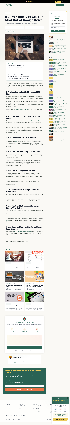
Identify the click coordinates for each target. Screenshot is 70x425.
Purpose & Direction (36, 407)
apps (29, 199)
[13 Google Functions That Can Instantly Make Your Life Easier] (14, 297)
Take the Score (60, 5)
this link (7, 220)
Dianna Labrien (17, 357)
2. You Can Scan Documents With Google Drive (16, 67)
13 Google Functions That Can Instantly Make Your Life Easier (13, 306)
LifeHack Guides (8, 404)
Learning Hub (21, 408)
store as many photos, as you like (21, 109)
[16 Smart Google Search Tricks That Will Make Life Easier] (34, 297)
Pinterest (15, 415)
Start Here (27, 5)
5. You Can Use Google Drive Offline (14, 72)
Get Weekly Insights (57, 30)
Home (6, 10)
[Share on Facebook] (6, 31)
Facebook (7, 415)
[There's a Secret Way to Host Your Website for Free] (14, 256)
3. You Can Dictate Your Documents (14, 69)
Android (13, 120)
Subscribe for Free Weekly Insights (24, 389)
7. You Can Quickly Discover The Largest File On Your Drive (18, 76)
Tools (16, 141)
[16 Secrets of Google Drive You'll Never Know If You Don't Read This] (34, 256)
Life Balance (8, 408)
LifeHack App (21, 404)
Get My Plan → (57, 1)
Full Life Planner (21, 407)
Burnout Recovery (35, 404)
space (15, 210)
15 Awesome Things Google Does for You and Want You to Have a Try (34, 286)
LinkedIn (23, 415)
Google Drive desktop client (20, 231)
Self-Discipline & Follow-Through (38, 405)
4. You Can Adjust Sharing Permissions (15, 70)
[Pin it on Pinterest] (9, 31)
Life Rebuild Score (9, 405)
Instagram (11, 415)
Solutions (38, 5)
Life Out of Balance (36, 408)
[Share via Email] (14, 31)
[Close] (62, 1)
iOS (11, 124)
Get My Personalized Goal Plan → (24, 347)
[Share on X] (11, 31)
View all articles (15, 362)
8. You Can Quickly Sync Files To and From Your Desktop (18, 78)
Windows (29, 231)
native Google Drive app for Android (32, 120)
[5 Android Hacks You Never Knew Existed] (14, 276)
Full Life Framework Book (23, 405)
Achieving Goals (8, 409)
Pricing (43, 5)
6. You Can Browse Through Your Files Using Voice (17, 74)
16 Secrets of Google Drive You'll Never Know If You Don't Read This (34, 265)
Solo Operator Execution (37, 411)
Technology (9, 10)
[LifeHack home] (10, 5)
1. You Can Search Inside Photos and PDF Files (16, 65)
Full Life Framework (9, 407)
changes (38, 239)
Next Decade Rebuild (36, 409)
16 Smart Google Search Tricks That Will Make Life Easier (33, 306)
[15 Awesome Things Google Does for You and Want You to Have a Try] (34, 276)
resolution (18, 111)
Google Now (23, 199)
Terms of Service (49, 419)
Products (32, 5)
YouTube (20, 415)
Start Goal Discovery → (60, 419)
